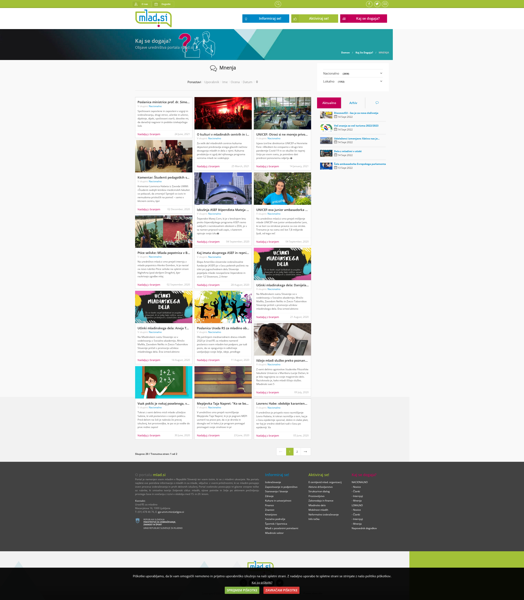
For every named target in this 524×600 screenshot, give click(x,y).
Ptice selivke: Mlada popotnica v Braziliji (164, 253)
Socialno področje (275, 519)
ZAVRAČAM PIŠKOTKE (281, 590)
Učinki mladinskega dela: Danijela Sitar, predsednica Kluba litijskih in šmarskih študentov (282, 285)
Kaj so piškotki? (262, 582)
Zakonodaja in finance (320, 500)
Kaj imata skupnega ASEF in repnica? (223, 253)
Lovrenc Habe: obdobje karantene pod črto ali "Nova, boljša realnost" (282, 403)
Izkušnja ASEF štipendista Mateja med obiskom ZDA (223, 210)
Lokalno (333, 81)
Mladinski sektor (274, 533)
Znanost (269, 510)
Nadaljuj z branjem (149, 134)
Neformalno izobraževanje (323, 514)
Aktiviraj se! (319, 18)
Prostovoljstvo (316, 496)
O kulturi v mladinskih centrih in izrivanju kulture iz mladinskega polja (223, 134)
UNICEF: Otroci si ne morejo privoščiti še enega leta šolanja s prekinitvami (282, 134)
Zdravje (269, 496)
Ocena (235, 82)
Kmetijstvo (271, 514)
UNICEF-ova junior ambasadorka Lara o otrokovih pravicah (282, 210)
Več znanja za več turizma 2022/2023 (356, 125)
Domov (345, 52)
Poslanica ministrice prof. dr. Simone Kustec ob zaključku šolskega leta (164, 102)
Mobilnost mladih (318, 510)
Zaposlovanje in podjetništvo (281, 487)
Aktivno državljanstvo (320, 487)
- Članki (356, 491)
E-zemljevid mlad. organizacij (325, 482)
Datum (247, 82)
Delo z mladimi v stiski (348, 151)
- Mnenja (357, 500)
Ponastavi (194, 82)
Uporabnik (211, 82)
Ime (225, 82)
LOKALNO (357, 505)
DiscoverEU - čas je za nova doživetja (356, 112)
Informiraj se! (270, 18)
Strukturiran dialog (319, 491)
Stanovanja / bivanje (276, 491)
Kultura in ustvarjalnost (278, 500)
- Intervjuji (357, 496)
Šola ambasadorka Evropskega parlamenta (360, 163)
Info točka (314, 519)
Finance (269, 505)
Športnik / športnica (276, 523)
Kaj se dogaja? (368, 18)
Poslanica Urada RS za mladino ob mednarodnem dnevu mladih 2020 (223, 328)
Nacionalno (155, 106)
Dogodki (166, 4)
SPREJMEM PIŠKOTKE (242, 590)
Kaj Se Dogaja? (364, 52)
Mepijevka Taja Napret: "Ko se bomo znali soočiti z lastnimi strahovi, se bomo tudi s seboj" (223, 403)
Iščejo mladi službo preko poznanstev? (282, 360)
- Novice (356, 487)
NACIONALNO (360, 482)
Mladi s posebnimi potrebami (281, 528)
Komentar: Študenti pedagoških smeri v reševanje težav (164, 177)
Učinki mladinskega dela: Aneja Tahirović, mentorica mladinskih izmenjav (164, 328)
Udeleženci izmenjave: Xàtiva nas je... (356, 138)
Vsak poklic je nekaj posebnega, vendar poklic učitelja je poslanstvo (164, 403)
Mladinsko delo (317, 505)
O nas (145, 4)
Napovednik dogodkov (364, 528)
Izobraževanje (273, 482)
